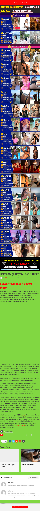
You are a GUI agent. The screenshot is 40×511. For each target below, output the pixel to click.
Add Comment (33, 477)
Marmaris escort (20, 425)
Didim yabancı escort (20, 435)
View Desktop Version (21, 507)
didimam (7, 277)
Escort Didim (9, 431)
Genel (29, 435)
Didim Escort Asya (28, 465)
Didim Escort (9, 435)
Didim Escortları (20, 2)
